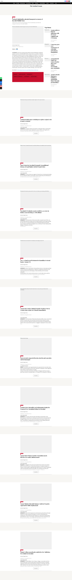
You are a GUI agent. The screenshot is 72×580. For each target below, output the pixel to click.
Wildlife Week (33, 76)
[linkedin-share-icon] (1, 84)
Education (52, 3)
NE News (36, 3)
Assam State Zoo (22, 74)
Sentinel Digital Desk (15, 45)
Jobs (56, 3)
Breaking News (22, 3)
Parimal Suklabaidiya (18, 76)
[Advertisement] (36, 12)
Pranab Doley (41, 175)
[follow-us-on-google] (17, 49)
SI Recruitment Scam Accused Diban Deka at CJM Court (27, 70)
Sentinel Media (42, 3)
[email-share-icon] (1, 86)
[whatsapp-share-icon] (1, 78)
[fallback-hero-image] (47, 31)
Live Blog (17, 3)
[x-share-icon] (1, 80)
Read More (36, 133)
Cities (33, 3)
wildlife (15, 74)
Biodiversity (29, 74)
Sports (47, 3)
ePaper (2, 1)
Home (14, 3)
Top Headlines (28, 3)
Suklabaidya (26, 76)
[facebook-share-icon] (1, 82)
